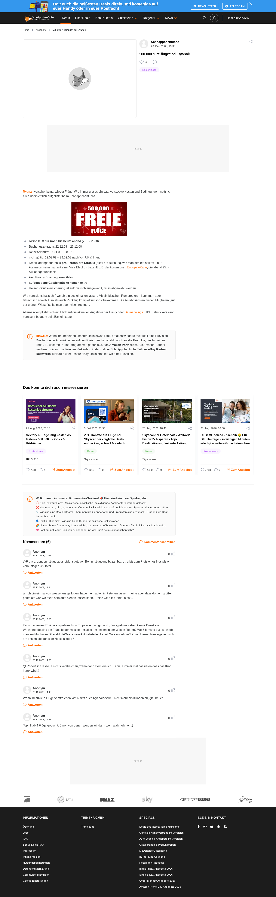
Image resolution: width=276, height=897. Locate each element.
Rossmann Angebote (151, 862)
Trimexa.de (87, 826)
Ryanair (28, 191)
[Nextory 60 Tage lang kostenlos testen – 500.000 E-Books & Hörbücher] (50, 410)
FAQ (25, 838)
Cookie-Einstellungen (35, 880)
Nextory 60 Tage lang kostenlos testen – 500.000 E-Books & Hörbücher (48, 439)
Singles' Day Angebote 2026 (156, 874)
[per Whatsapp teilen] (205, 827)
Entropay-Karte (137, 267)
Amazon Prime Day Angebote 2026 (160, 886)
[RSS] (225, 827)
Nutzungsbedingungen (36, 862)
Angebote (41, 30)
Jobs (26, 832)
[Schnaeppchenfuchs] (39, 18)
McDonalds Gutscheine (153, 850)
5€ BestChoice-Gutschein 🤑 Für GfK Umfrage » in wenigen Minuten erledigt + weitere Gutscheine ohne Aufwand (225, 441)
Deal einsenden (238, 18)
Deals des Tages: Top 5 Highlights (159, 826)
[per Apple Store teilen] (211, 827)
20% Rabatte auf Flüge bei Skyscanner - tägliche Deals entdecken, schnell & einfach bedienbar (104, 441)
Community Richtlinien (36, 874)
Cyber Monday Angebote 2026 (157, 880)
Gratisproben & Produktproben (157, 844)
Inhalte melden (32, 856)
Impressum (29, 850)
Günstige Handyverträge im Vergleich (161, 832)
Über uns (28, 826)
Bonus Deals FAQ (33, 844)
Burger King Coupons (152, 856)
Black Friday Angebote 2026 (156, 868)
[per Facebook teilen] (199, 827)
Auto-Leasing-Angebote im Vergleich (161, 838)
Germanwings (133, 312)
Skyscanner (91, 459)
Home (26, 30)
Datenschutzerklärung (36, 868)
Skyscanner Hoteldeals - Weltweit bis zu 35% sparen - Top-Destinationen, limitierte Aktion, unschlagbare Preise (166, 441)
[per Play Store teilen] (218, 827)
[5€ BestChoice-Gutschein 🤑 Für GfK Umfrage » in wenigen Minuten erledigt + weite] (225, 410)
